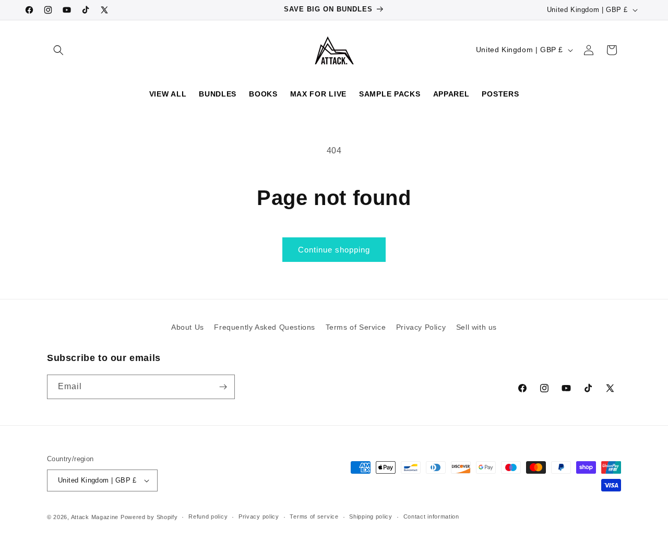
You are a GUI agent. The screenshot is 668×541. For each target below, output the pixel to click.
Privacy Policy (421, 327)
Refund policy (208, 516)
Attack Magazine (95, 517)
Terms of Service (356, 327)
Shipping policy (370, 516)
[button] (58, 50)
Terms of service (314, 516)
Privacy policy (258, 516)
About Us (187, 327)
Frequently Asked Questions (264, 327)
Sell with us (476, 327)
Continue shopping (334, 249)
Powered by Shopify (149, 517)
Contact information (431, 516)
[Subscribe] (222, 387)
